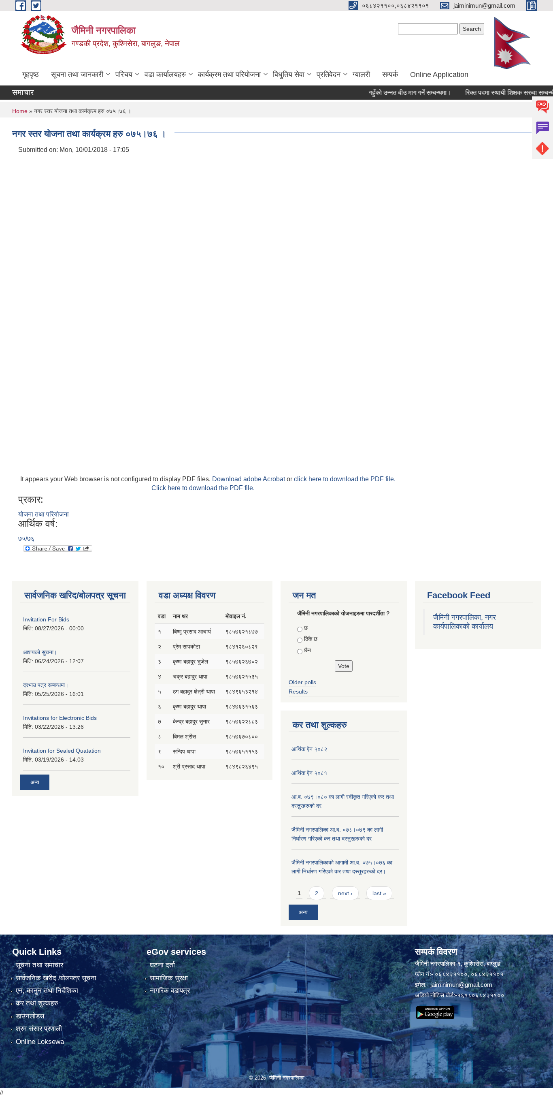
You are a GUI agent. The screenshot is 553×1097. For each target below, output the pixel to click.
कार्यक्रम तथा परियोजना (229, 74)
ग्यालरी (361, 74)
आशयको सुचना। (40, 652)
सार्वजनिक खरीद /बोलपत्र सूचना (56, 978)
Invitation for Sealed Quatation (62, 750)
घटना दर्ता (162, 965)
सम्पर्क (390, 74)
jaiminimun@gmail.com (461, 984)
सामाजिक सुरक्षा (169, 978)
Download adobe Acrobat (249, 479)
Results (298, 691)
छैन (307, 650)
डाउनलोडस (30, 1016)
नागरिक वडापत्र (170, 991)
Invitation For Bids (46, 619)
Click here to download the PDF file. (203, 487)
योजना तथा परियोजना (43, 514)
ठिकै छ (310, 639)
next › (345, 893)
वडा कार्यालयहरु (165, 74)
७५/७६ (26, 538)
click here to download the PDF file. (345, 479)
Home (20, 111)
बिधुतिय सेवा (288, 74)
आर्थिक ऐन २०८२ (309, 749)
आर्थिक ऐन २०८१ (309, 773)
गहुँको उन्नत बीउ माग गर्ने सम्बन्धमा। (395, 92)
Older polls (302, 682)
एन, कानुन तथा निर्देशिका (47, 991)
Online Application (439, 74)
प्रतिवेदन (328, 74)
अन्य (34, 782)
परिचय (123, 74)
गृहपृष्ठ (30, 74)
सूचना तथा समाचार (39, 965)
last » (379, 893)
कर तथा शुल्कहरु (37, 1003)
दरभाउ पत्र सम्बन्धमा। (45, 685)
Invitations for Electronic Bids (60, 718)
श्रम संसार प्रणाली (39, 1029)
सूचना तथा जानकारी (77, 74)
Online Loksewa (40, 1042)
